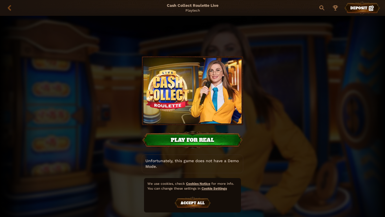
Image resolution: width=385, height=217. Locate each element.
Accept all (193, 203)
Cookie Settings (214, 188)
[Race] (335, 8)
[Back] (10, 8)
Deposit (358, 8)
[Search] (322, 8)
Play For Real (192, 140)
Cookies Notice (198, 184)
